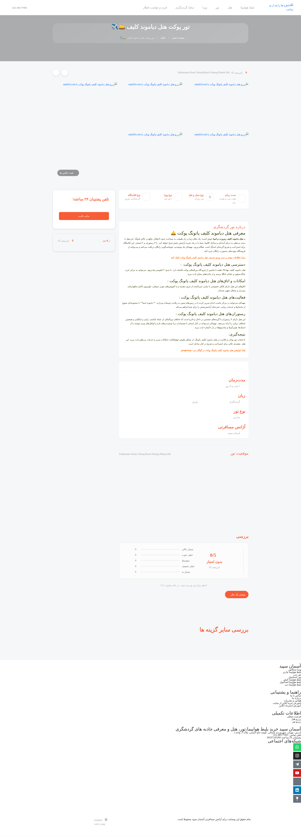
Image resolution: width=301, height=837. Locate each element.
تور (217, 7)
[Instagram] (297, 756)
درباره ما (296, 698)
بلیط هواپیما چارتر (292, 672)
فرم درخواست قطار (155, 7)
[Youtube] (297, 773)
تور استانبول (294, 677)
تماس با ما (295, 695)
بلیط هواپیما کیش (292, 679)
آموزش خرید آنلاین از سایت (287, 703)
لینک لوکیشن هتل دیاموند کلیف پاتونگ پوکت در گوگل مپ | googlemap (213, 350)
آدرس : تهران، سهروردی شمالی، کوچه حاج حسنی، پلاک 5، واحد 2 (267, 732)
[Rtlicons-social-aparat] (297, 781)
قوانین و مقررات (292, 700)
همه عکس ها (66, 172)
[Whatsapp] (297, 747)
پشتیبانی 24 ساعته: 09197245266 (284, 737)
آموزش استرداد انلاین (290, 705)
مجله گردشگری (184, 7)
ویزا (205, 7)
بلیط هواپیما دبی (293, 684)
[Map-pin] (297, 799)
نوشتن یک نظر (237, 594)
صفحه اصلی (178, 37)
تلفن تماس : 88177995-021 (287, 735)
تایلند (163, 37)
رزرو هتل (296, 719)
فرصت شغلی (294, 716)
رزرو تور (296, 721)
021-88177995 (20, 8)
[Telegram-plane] (297, 764)
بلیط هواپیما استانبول (290, 682)
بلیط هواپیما (247, 7)
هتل (230, 7)
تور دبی (297, 674)
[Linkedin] (297, 790)
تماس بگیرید (84, 216)
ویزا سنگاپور (294, 669)
